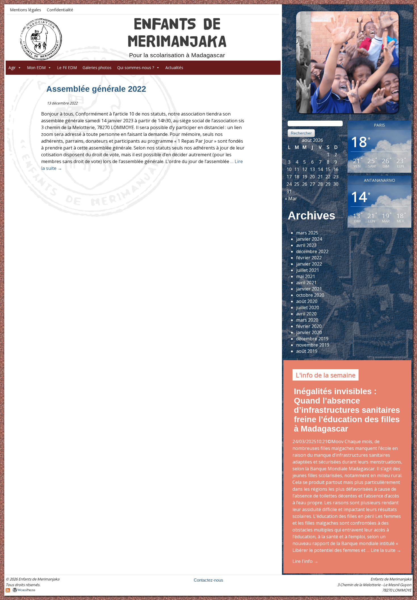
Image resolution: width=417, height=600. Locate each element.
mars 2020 (307, 320)
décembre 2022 (312, 251)
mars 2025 (307, 233)
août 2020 (306, 301)
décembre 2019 (312, 339)
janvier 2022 (309, 264)
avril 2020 (306, 314)
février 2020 (309, 326)
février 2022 (309, 258)
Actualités (174, 67)
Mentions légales (25, 9)
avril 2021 (306, 282)
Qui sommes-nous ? (135, 67)
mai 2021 (305, 276)
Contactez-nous (208, 580)
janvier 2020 (309, 332)
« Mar (291, 198)
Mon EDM (36, 67)
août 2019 (306, 351)
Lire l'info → (305, 561)
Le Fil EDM (67, 67)
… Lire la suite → (383, 550)
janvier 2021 (309, 289)
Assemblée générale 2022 (96, 88)
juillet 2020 (307, 307)
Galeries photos (97, 67)
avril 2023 (306, 245)
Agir (12, 67)
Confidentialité (60, 9)
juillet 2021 (307, 270)
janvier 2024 (309, 239)
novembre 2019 (312, 345)
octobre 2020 (310, 295)
